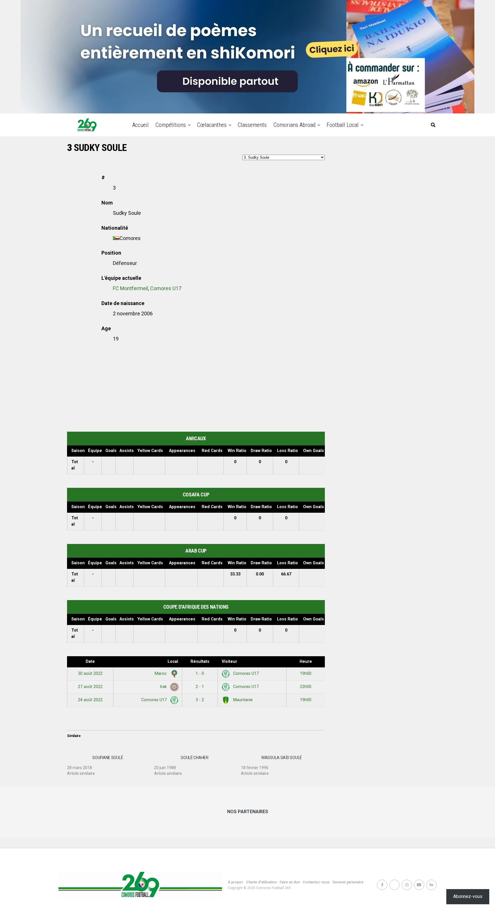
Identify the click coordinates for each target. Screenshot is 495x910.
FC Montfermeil (130, 288)
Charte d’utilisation (261, 882)
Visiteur (229, 661)
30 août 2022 (90, 673)
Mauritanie (242, 699)
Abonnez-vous (467, 896)
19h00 (305, 673)
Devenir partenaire (348, 882)
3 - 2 (200, 699)
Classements (252, 124)
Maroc (161, 673)
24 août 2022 (90, 699)
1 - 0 (200, 673)
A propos (235, 882)
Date (90, 661)
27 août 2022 (90, 686)
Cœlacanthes (212, 124)
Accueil (140, 124)
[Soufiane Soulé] (110, 763)
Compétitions (171, 124)
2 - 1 (200, 686)
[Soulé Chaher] (197, 763)
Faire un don (290, 882)
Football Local (343, 124)
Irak (164, 686)
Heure (306, 661)
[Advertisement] (196, 389)
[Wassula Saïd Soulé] (284, 763)
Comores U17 (165, 288)
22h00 (305, 686)
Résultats (199, 661)
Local (173, 661)
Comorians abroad (294, 124)
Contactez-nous (316, 882)
